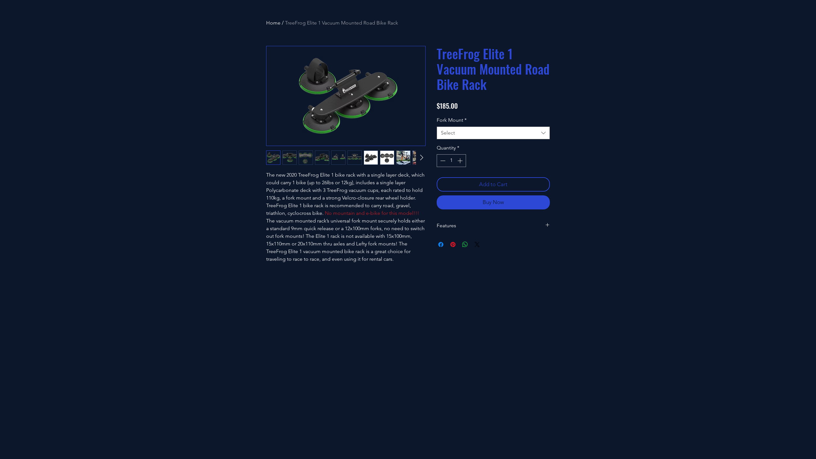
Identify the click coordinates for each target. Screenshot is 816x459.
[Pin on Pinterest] (453, 244)
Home (273, 23)
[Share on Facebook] (441, 244)
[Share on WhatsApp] (465, 244)
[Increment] (460, 161)
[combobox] (493, 133)
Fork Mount (452, 120)
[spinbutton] (451, 161)
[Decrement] (442, 161)
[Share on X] (477, 244)
